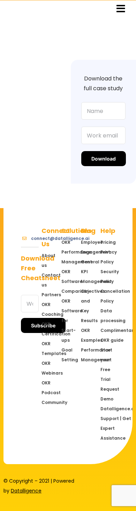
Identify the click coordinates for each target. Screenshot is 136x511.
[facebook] (97, 481)
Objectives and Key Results (88, 306)
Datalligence (26, 490)
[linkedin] (119, 481)
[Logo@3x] (12, 7)
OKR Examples (88, 335)
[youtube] (119, 493)
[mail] (130, 493)
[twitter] (108, 481)
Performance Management (88, 355)
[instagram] (130, 481)
